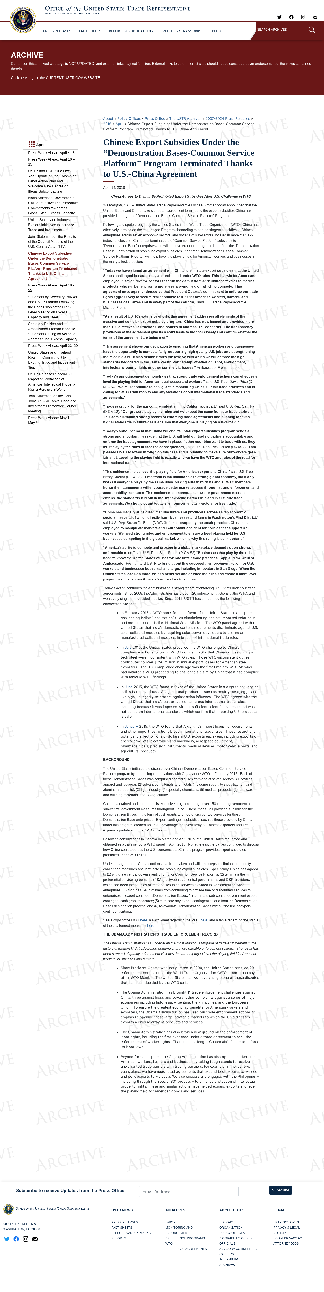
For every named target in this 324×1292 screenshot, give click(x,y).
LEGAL (279, 1210)
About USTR (231, 1210)
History (226, 1222)
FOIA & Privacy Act (288, 1238)
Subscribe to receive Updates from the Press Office (70, 1190)
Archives (227, 1264)
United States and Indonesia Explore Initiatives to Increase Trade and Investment (51, 225)
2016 (107, 124)
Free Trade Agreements (186, 1249)
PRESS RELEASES (57, 31)
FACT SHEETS (90, 31)
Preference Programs (185, 1238)
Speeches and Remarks (131, 1233)
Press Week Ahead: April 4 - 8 (51, 153)
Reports (118, 1238)
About (108, 118)
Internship (228, 1259)
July (128, 647)
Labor (170, 1222)
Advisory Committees (238, 1249)
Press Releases (124, 1222)
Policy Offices (129, 118)
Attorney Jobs (286, 1243)
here (143, 920)
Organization (231, 1227)
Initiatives (175, 1210)
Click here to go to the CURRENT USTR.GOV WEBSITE (55, 78)
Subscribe (280, 1190)
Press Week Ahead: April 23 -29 (53, 346)
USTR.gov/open (286, 1222)
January (131, 726)
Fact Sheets (121, 1227)
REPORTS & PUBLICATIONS (131, 31)
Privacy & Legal (286, 1227)
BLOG (216, 31)
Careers (226, 1254)
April (119, 124)
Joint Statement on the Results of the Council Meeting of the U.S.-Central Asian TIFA (52, 242)
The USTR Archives (185, 118)
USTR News (122, 1210)
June (129, 687)
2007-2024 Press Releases (227, 118)
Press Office (155, 118)
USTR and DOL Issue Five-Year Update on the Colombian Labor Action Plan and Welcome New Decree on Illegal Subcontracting (52, 181)
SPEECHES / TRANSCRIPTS (182, 31)
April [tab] (39, 144)
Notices (280, 1233)
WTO (169, 1243)
